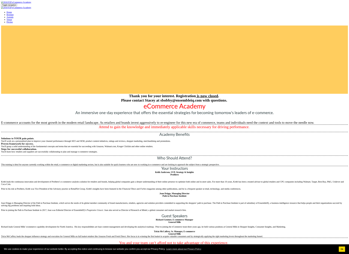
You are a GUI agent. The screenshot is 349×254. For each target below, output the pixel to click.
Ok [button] (342, 249)
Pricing (10, 22)
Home (9, 12)
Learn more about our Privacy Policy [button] (183, 249)
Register (10, 15)
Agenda (10, 17)
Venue (9, 19)
